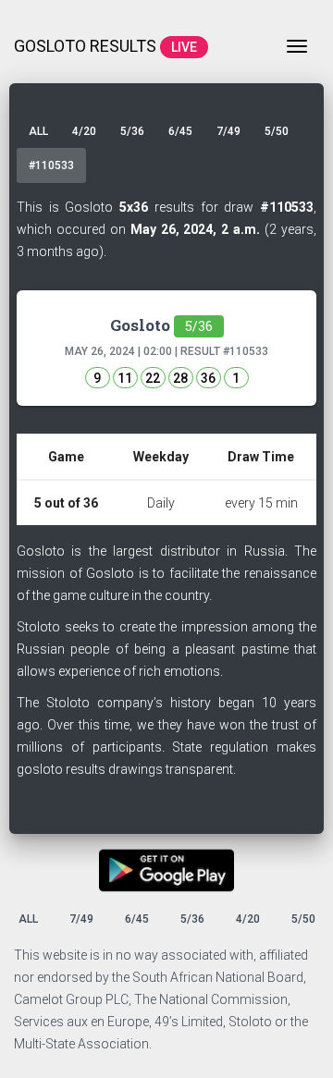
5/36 (132, 131)
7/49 (228, 131)
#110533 (51, 165)
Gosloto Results (105, 45)
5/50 (277, 131)
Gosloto (161, 325)
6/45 (180, 131)
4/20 (84, 131)
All (38, 131)
